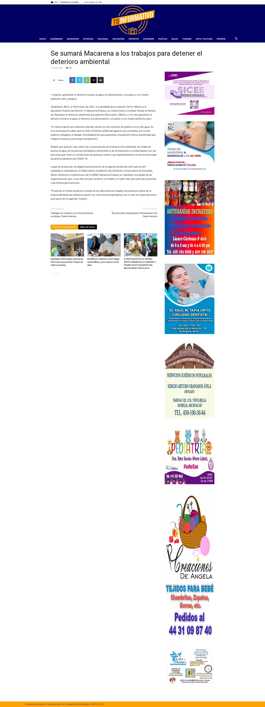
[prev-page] (52, 274)
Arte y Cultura (204, 38)
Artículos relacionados (64, 227)
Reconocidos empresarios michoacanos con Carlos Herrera (134, 215)
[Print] (101, 80)
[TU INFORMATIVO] (132, 19)
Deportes (134, 38)
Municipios (73, 38)
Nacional (103, 38)
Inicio (42, 38)
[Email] (93, 80)
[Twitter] (79, 80)
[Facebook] (72, 80)
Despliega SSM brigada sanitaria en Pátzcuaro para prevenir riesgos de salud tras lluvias (67, 262)
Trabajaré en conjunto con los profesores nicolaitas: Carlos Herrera (72, 215)
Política (162, 38)
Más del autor (87, 227)
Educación (118, 38)
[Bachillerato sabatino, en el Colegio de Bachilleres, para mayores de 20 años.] (104, 244)
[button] (236, 39)
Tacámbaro (56, 38)
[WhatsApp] (86, 80)
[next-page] (57, 274)
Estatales (88, 38)
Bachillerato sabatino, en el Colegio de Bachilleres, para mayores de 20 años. (103, 262)
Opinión (221, 38)
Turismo (187, 38)
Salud (174, 38)
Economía (148, 38)
